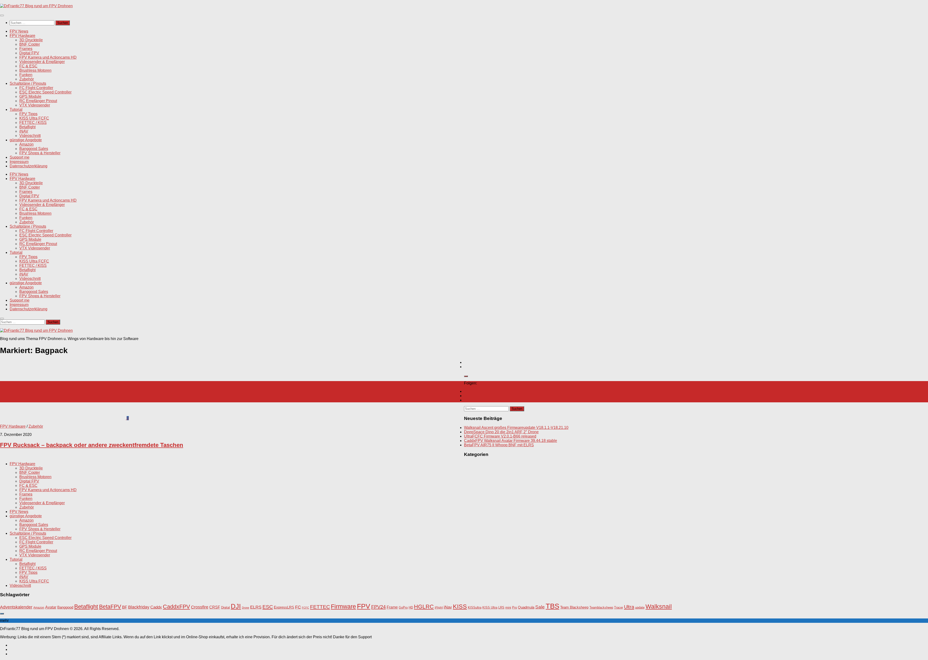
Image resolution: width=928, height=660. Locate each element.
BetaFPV (110, 606)
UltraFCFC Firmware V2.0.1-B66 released (500, 436)
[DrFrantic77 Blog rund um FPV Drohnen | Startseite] (36, 6)
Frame (392, 607)
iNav (448, 607)
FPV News (19, 31)
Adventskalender (16, 607)
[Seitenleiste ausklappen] (466, 376)
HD (411, 607)
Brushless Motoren (35, 70)
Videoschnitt (30, 136)
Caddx (156, 607)
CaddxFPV (176, 606)
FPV (363, 606)
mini (508, 607)
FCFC (305, 607)
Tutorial (16, 109)
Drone (245, 607)
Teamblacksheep (601, 607)
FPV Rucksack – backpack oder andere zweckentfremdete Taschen (91, 445)
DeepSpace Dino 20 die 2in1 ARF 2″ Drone (501, 432)
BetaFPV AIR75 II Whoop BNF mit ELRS (499, 445)
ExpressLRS (284, 607)
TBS (552, 606)
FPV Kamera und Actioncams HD (48, 57)
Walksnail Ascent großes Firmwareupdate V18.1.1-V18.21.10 (516, 428)
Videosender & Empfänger (42, 62)
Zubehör (26, 79)
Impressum (19, 162)
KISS (460, 606)
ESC (267, 607)
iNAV (23, 131)
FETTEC (320, 607)
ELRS (255, 607)
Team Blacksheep (574, 607)
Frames (25, 49)
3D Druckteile (31, 40)
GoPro (403, 607)
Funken (25, 75)
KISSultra (474, 607)
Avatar (50, 607)
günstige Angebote (26, 140)
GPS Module (30, 96)
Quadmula (526, 607)
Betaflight (27, 127)
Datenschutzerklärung (28, 166)
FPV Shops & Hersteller (39, 153)
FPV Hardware (22, 36)
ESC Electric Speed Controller (45, 92)
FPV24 (378, 607)
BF (124, 607)
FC (298, 607)
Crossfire (199, 607)
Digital (225, 607)
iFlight (439, 607)
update (640, 607)
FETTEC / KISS (33, 123)
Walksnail (658, 606)
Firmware (343, 606)
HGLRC (424, 606)
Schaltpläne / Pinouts (28, 83)
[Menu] (2, 15)
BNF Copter (29, 44)
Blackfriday (138, 607)
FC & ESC (28, 66)
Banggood (65, 607)
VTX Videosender (34, 105)
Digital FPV (29, 53)
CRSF (214, 607)
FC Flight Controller (36, 88)
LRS (501, 607)
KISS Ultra (489, 607)
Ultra (629, 607)
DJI (236, 606)
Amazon (26, 144)
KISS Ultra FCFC (34, 118)
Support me (19, 157)
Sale (540, 607)
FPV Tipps (28, 114)
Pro (514, 607)
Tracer (618, 607)
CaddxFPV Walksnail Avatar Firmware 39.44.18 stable (510, 441)
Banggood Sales (33, 149)
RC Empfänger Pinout (38, 101)
